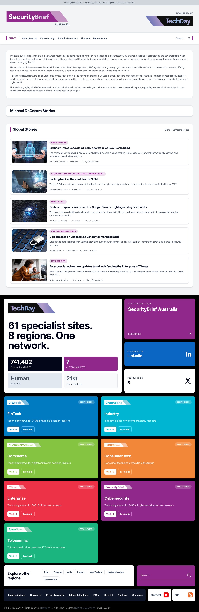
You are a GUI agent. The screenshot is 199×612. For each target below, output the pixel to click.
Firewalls (85, 38)
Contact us (35, 595)
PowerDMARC (103, 608)
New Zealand (96, 572)
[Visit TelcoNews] (24, 529)
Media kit (27, 429)
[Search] (189, 38)
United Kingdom (116, 572)
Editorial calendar (55, 595)
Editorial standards (78, 595)
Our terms (137, 595)
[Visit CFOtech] (24, 402)
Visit (11, 429)
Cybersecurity (47, 38)
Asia (46, 572)
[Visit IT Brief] (24, 487)
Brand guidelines (16, 595)
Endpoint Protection (68, 38)
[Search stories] (189, 575)
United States (50, 579)
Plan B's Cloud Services (62, 608)
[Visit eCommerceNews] (24, 444)
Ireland (80, 572)
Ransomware (100, 38)
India (69, 572)
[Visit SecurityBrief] (121, 487)
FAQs (96, 595)
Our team (122, 595)
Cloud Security (29, 38)
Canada (58, 572)
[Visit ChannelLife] (121, 402)
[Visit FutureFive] (121, 444)
